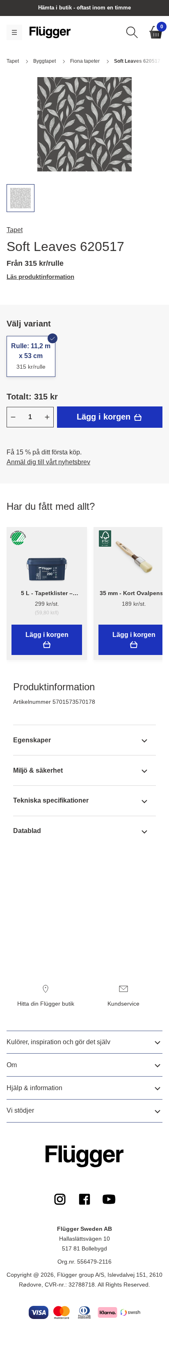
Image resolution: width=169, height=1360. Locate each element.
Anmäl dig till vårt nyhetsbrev (48, 462)
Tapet (15, 229)
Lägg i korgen (105, 416)
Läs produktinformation (40, 276)
